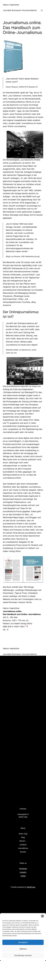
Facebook (23, 868)
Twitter (23, 876)
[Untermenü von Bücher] (25, 840)
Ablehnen (23, 949)
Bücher (22, 841)
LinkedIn (23, 872)
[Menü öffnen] (41, 10)
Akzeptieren (23, 942)
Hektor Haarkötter (11, 5)
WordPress (31, 887)
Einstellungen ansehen (23, 955)
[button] (42, 916)
